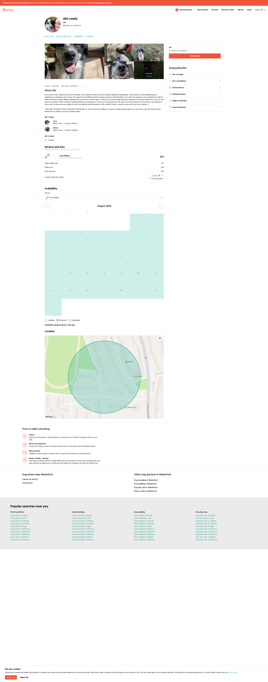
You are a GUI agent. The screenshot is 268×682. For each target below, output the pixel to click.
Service (47, 193)
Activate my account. (103, 3)
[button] (195, 74)
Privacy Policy (232, 672)
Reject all (24, 677)
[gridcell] (138, 222)
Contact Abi (195, 56)
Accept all (11, 677)
